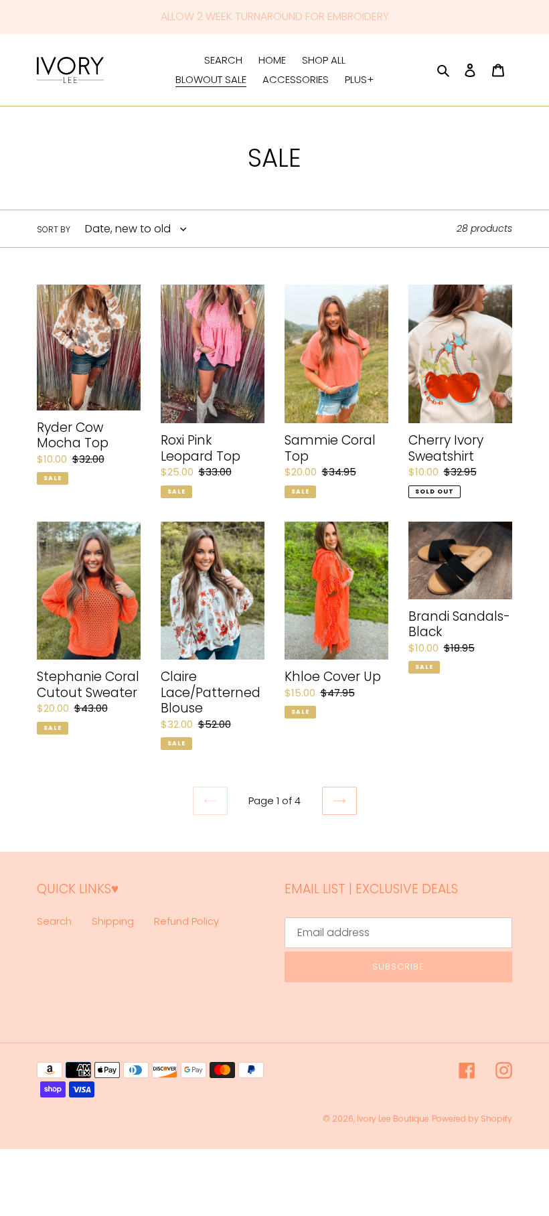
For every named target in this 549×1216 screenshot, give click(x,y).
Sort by (53, 229)
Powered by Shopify (472, 1118)
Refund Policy (186, 921)
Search (54, 921)
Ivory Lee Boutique (393, 1118)
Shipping (113, 921)
